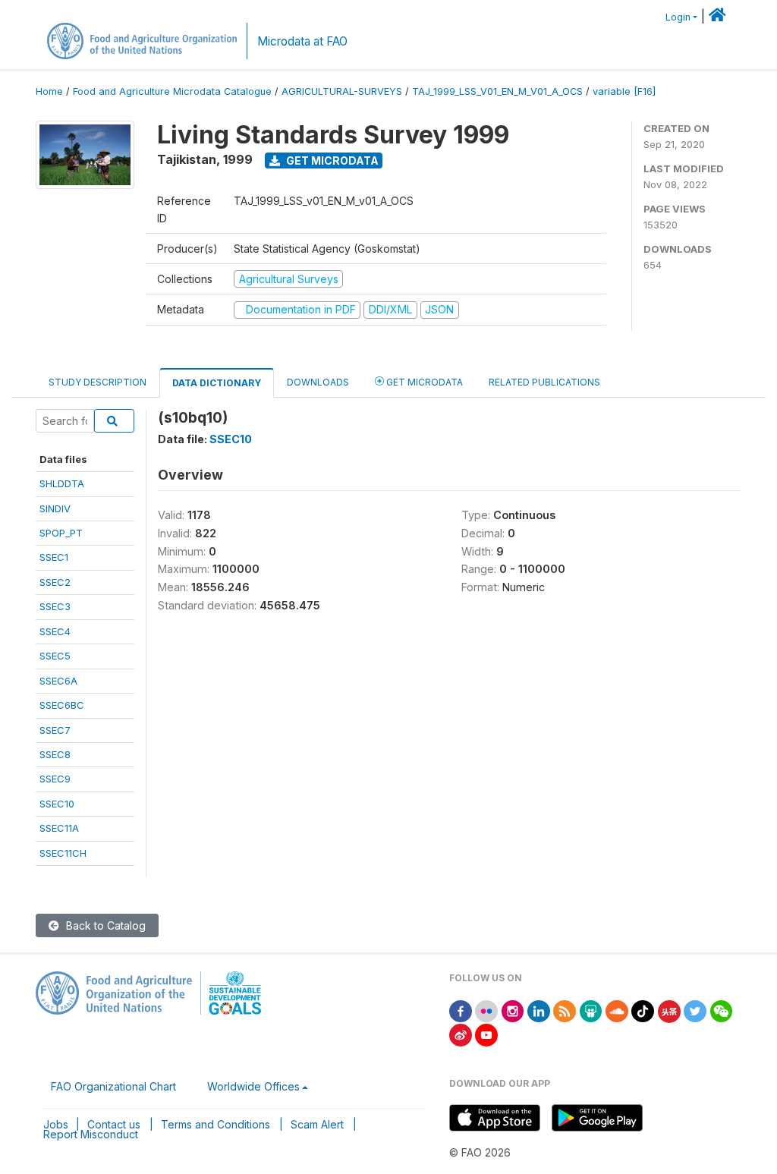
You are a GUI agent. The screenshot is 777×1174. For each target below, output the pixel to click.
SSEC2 (55, 582)
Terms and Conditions (215, 1124)
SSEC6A (58, 681)
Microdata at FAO (302, 41)
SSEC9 (55, 779)
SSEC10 (56, 804)
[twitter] (695, 1010)
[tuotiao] (669, 1010)
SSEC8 (55, 754)
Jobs (55, 1124)
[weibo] (460, 1034)
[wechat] (721, 1010)
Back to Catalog (104, 925)
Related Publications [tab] (544, 382)
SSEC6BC (61, 705)
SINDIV (55, 508)
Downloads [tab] (318, 382)
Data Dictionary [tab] (216, 383)
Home (49, 91)
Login (677, 17)
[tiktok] (642, 1010)
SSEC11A (59, 828)
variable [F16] (624, 91)
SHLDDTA (61, 483)
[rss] (564, 1010)
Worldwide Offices (253, 1086)
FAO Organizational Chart (113, 1086)
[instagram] (513, 1010)
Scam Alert (317, 1124)
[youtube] (486, 1034)
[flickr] (486, 1010)
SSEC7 (55, 730)
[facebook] (460, 1010)
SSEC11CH (63, 853)
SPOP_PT (61, 533)
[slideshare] (591, 1010)
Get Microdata (331, 160)
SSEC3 (55, 606)
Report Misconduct (90, 1134)
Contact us (113, 1124)
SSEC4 (55, 631)
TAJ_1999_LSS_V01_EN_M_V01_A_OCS (497, 91)
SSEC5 (55, 656)
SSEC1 (53, 557)
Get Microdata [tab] (423, 382)
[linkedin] (538, 1010)
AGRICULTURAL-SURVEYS (342, 91)
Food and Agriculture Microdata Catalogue (172, 91)
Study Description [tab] (97, 382)
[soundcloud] (617, 1010)
